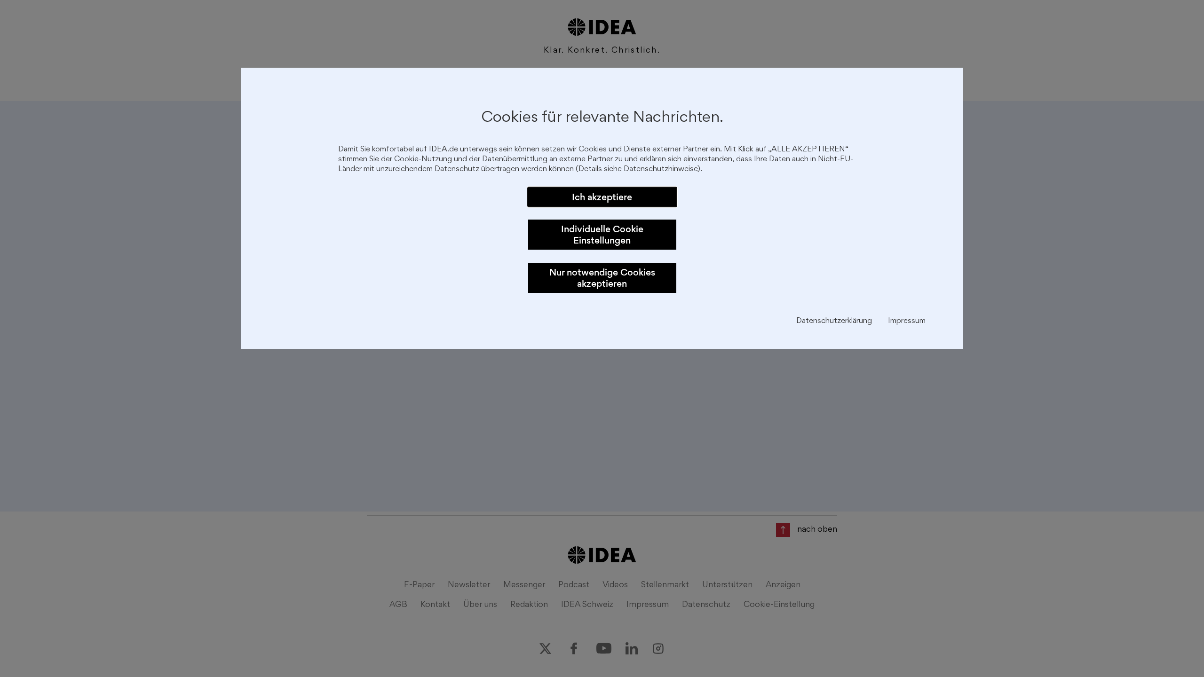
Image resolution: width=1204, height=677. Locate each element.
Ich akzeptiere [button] (602, 197)
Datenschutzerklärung (834, 321)
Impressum (907, 321)
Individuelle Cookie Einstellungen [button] (602, 234)
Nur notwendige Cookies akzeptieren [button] (602, 278)
